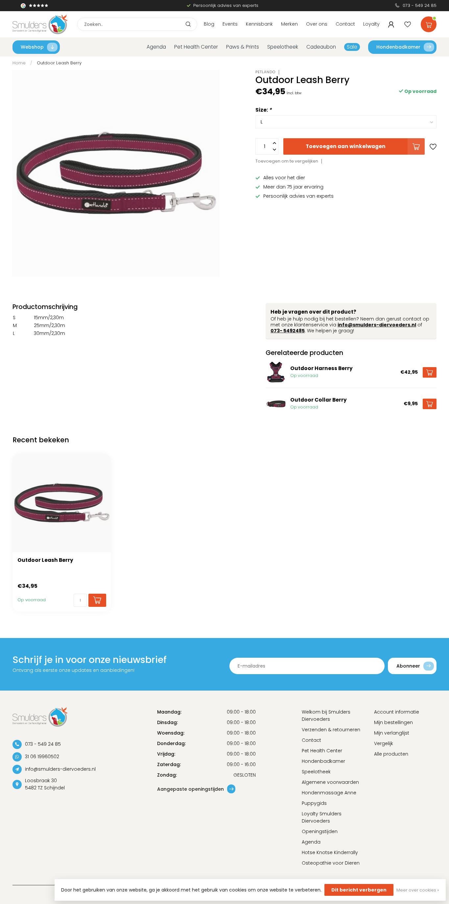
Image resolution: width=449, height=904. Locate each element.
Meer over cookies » (417, 890)
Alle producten (391, 754)
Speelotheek (282, 46)
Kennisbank (259, 24)
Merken (289, 24)
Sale (352, 46)
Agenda (156, 46)
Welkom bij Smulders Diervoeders (326, 715)
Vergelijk (383, 743)
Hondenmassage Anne (329, 792)
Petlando (265, 72)
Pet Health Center (196, 46)
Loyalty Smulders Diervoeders (322, 817)
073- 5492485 (288, 330)
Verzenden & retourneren (331, 729)
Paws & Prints (242, 46)
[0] (429, 23)
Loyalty (371, 24)
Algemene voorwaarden (330, 782)
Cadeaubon (321, 46)
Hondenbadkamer (398, 47)
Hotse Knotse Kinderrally (330, 852)
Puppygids (314, 803)
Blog (209, 24)
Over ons (316, 24)
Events (230, 24)
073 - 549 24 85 (420, 5)
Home (19, 63)
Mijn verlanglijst (391, 733)
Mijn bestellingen (393, 722)
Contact (345, 24)
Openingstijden (320, 831)
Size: (263, 109)
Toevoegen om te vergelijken (286, 161)
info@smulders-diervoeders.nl (377, 324)
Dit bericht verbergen (359, 890)
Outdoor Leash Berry (59, 63)
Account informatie (396, 712)
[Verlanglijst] (407, 24)
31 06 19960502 (42, 756)
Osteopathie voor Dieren (331, 863)
